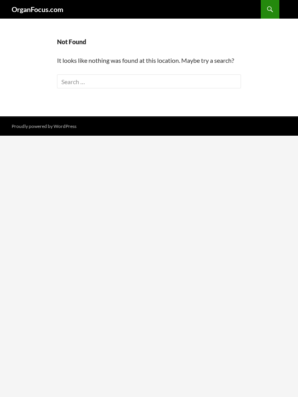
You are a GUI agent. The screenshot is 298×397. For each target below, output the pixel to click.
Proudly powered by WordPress (44, 126)
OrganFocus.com (37, 9)
